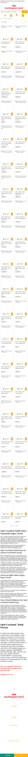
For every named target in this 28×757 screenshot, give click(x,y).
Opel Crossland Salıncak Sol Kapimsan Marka (6, 392)
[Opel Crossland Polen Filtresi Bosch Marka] (21, 406)
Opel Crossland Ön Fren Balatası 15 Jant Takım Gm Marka (6, 318)
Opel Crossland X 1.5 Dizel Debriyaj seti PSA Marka (20, 92)
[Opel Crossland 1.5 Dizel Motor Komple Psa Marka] (21, 56)
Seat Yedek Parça (14, 735)
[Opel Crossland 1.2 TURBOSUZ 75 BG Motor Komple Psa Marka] (7, 81)
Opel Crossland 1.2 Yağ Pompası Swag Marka (19, 42)
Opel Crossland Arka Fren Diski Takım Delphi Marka (20, 217)
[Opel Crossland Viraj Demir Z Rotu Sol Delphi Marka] (21, 331)
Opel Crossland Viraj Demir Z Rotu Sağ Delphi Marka (6, 342)
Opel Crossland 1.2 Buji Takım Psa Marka (19, 392)
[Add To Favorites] (12, 39)
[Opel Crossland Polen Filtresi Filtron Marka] (21, 506)
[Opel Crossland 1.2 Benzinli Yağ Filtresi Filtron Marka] (21, 481)
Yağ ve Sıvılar (14, 739)
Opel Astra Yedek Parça (14, 746)
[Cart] (17, 15)
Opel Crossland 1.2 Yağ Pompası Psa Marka (5, 42)
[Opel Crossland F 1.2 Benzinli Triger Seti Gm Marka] (21, 156)
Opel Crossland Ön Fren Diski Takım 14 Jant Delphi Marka (20, 243)
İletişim (14, 709)
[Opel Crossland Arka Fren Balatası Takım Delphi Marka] (7, 281)
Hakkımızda (14, 708)
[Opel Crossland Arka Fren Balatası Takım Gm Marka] (21, 281)
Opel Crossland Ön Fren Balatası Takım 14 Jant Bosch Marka (6, 218)
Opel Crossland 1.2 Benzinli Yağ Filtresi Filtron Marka (20, 492)
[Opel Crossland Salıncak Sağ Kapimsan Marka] (21, 356)
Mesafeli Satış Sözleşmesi (14, 719)
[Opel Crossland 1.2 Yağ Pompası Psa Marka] (7, 31)
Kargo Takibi (14, 715)
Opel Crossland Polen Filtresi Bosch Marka (21, 417)
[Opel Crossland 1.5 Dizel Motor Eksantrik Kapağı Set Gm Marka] (21, 106)
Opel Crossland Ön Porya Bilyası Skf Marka (20, 317)
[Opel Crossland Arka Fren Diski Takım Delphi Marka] (21, 206)
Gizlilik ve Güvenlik (14, 720)
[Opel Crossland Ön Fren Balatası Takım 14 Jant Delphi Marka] (21, 181)
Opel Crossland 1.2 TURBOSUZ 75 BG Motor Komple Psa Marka (6, 93)
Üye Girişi (14, 712)
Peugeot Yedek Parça (14, 736)
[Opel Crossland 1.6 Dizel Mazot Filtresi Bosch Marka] (7, 456)
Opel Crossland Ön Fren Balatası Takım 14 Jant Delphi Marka (20, 193)
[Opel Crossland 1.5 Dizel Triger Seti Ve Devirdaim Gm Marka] (7, 156)
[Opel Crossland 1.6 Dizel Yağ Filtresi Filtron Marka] (7, 506)
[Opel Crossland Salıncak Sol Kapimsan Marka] (7, 381)
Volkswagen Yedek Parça (14, 730)
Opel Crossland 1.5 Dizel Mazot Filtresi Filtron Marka (6, 492)
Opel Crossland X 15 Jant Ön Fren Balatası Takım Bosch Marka (6, 193)
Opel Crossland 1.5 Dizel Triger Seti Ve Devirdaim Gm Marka (6, 168)
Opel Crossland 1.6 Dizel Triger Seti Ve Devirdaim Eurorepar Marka (6, 143)
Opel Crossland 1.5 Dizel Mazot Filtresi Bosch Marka (20, 467)
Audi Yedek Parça (14, 732)
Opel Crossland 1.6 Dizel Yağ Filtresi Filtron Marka (7, 517)
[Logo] (14, 7)
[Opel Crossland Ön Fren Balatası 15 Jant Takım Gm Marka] (7, 306)
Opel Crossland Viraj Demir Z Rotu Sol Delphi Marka (20, 342)
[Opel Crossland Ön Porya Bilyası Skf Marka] (21, 306)
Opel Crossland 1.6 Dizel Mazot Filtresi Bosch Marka (6, 467)
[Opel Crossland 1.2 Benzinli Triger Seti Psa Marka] (21, 131)
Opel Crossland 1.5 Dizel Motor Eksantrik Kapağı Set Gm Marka (20, 118)
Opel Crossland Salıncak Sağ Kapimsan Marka (20, 367)
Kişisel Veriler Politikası (14, 723)
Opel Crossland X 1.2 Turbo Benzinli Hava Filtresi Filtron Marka (7, 418)
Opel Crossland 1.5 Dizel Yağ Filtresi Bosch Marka (7, 442)
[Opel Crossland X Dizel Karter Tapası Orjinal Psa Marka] (7, 106)
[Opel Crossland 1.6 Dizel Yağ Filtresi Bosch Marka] (21, 431)
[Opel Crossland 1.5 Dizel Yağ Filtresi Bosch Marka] (7, 431)
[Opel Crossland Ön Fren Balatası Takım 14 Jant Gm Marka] (21, 256)
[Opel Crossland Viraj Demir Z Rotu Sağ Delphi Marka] (7, 331)
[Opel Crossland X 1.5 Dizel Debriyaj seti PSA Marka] (21, 81)
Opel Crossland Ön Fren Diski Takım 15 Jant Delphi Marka (6, 243)
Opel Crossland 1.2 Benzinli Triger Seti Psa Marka (20, 142)
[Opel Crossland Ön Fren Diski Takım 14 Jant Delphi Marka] (21, 231)
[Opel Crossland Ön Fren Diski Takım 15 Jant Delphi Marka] (7, 231)
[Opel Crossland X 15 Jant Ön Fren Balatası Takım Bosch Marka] (7, 181)
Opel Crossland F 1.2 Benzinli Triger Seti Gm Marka (21, 167)
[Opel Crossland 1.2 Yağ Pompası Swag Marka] (21, 31)
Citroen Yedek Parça (14, 738)
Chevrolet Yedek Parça (14, 729)
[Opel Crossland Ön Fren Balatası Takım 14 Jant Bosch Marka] (7, 206)
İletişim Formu (14, 711)
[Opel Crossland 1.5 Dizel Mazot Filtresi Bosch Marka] (21, 456)
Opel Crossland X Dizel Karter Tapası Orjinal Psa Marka (6, 118)
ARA (25, 11)
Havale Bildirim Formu (14, 714)
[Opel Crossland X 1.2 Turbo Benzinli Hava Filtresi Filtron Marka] (7, 406)
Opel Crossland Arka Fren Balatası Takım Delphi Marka (6, 293)
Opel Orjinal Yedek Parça (14, 744)
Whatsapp (7, 755)
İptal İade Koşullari (14, 722)
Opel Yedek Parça (14, 727)
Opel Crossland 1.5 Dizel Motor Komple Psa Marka (20, 67)
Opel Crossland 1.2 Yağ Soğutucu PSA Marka (5, 67)
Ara (22, 755)
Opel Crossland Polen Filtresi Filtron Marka (21, 517)
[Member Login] (5, 15)
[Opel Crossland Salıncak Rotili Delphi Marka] (7, 356)
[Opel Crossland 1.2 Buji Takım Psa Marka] (21, 381)
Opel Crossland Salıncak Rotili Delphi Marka (6, 367)
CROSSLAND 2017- (10, 18)
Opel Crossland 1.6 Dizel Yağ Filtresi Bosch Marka (21, 442)
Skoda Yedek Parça (14, 733)
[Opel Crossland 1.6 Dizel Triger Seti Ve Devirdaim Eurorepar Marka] (7, 131)
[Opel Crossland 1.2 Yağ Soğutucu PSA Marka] (7, 56)
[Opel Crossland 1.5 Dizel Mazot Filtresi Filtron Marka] (7, 481)
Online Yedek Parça (14, 743)
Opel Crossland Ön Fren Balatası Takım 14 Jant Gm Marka (20, 268)
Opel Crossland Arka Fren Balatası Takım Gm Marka (20, 292)
